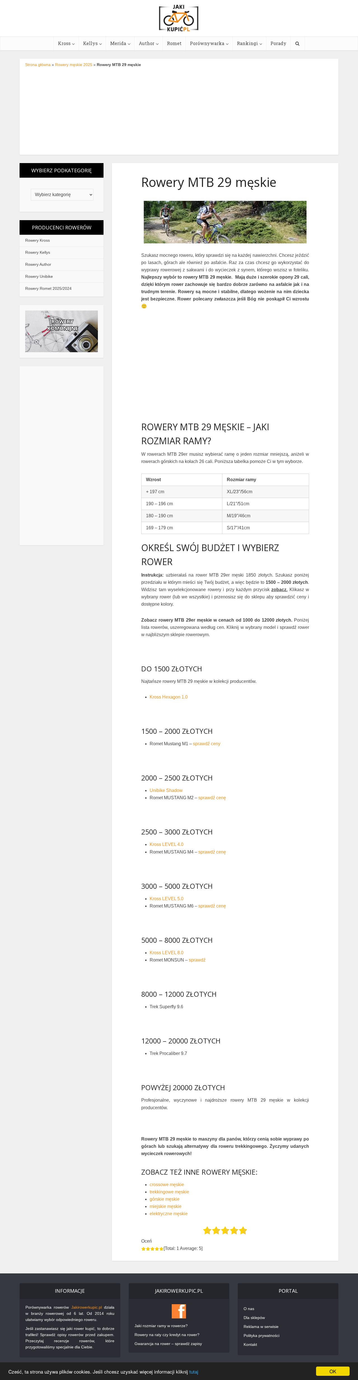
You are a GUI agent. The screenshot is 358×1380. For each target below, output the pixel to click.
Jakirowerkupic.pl (86, 1307)
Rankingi (247, 43)
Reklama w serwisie (261, 1326)
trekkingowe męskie (169, 1191)
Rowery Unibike (39, 276)
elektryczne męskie (169, 1213)
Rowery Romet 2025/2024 (48, 288)
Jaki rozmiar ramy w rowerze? (161, 1325)
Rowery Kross (37, 240)
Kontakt (250, 1344)
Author (146, 43)
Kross (64, 43)
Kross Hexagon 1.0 (169, 697)
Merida (118, 43)
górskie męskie (165, 1199)
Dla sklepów (254, 1317)
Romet (174, 43)
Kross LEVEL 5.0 (166, 898)
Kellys (90, 43)
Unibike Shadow (166, 790)
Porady (278, 43)
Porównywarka (207, 43)
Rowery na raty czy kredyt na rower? (167, 1334)
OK (332, 1371)
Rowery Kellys (37, 252)
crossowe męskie (167, 1184)
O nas (249, 1308)
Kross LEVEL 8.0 (166, 952)
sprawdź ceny (206, 743)
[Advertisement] (179, 110)
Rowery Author (38, 264)
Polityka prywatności (261, 1335)
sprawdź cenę (212, 797)
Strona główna (38, 64)
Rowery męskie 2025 (73, 64)
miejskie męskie (166, 1206)
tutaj (193, 1371)
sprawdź (197, 960)
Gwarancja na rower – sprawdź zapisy (168, 1343)
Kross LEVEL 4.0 (166, 844)
